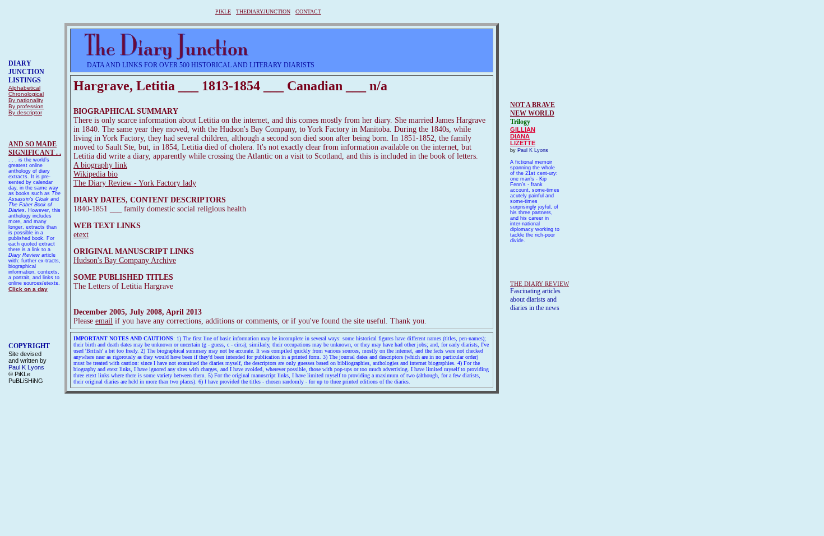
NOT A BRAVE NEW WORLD (532, 109)
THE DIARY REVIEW (539, 283)
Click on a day (28, 289)
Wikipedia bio (95, 174)
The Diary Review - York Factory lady (134, 183)
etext (81, 234)
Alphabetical (24, 88)
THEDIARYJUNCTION (263, 11)
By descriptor (25, 112)
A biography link (100, 165)
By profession (26, 106)
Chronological (26, 94)
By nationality (25, 100)
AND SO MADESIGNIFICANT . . (34, 148)
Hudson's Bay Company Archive (124, 260)
